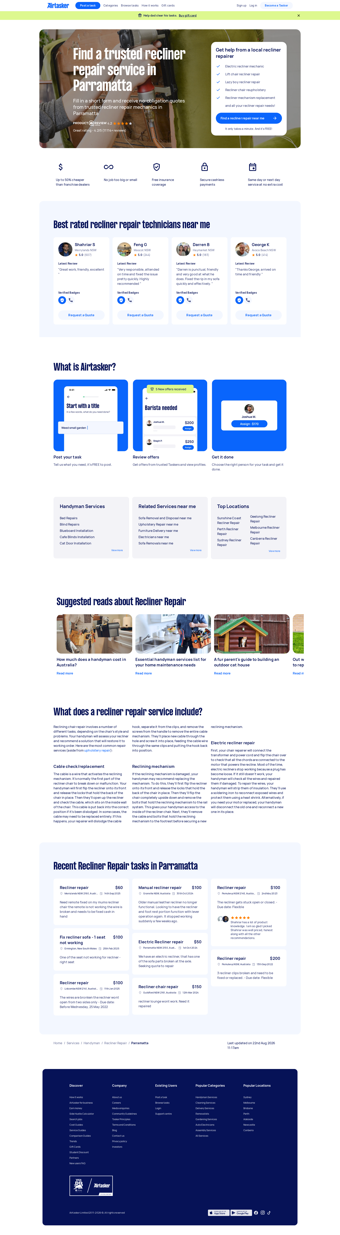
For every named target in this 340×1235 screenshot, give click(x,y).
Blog (114, 1130)
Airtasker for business (81, 1102)
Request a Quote (81, 315)
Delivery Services (205, 1108)
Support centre (163, 1113)
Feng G (140, 244)
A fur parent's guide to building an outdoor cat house (246, 662)
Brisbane (248, 1108)
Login (158, 1108)
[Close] (299, 16)
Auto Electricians (205, 1124)
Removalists (202, 1113)
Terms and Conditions (124, 1124)
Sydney (247, 1097)
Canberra (248, 1130)
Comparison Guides (80, 1135)
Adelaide (248, 1119)
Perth (246, 1113)
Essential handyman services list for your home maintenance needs (170, 662)
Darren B (201, 244)
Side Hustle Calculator (81, 1113)
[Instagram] (263, 1213)
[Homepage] (58, 5)
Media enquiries (120, 1108)
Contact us (118, 1135)
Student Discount (79, 1152)
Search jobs (75, 1119)
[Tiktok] (269, 1213)
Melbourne (249, 1102)
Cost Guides (76, 1124)
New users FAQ (77, 1163)
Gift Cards (74, 1146)
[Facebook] (256, 1212)
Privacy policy (119, 1141)
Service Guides (77, 1130)
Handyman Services (206, 1097)
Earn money (75, 1108)
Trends (73, 1141)
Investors (117, 1146)
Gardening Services (206, 1119)
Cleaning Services (205, 1102)
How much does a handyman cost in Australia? (91, 662)
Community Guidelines (124, 1113)
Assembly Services (206, 1130)
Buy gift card (188, 15)
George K (260, 244)
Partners (74, 1157)
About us (117, 1097)
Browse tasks (162, 1102)
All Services (202, 1135)
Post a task (88, 5)
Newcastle (249, 1124)
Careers (116, 1102)
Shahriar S (85, 244)
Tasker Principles (121, 1119)
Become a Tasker (276, 5)
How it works (76, 1097)
